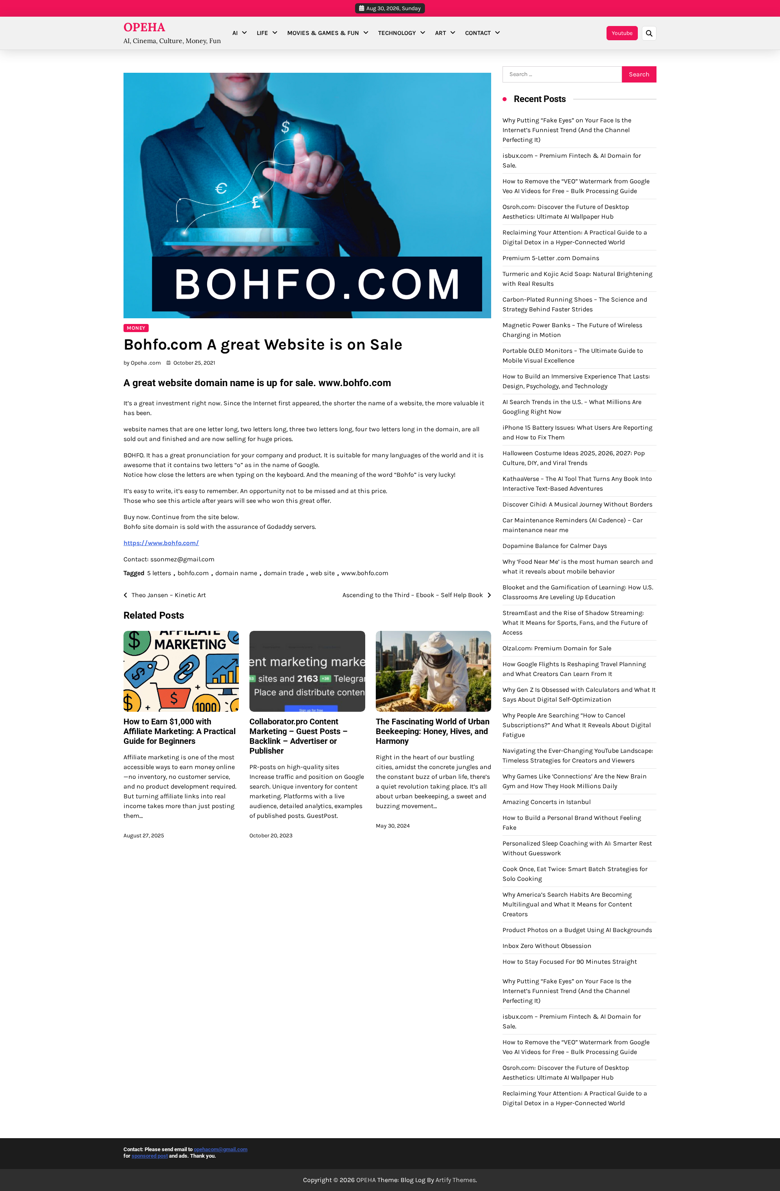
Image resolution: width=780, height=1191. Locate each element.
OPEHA (144, 27)
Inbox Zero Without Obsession (547, 946)
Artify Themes (456, 1180)
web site (322, 573)
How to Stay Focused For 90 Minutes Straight (570, 961)
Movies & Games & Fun (323, 33)
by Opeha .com (142, 362)
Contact (478, 33)
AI (235, 33)
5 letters (159, 573)
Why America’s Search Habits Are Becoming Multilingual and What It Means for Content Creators (567, 904)
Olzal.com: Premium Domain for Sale (557, 648)
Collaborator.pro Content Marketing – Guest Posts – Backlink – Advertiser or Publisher (298, 736)
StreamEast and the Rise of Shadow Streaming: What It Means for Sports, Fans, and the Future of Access (575, 622)
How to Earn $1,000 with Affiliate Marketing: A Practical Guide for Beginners (180, 731)
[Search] (649, 33)
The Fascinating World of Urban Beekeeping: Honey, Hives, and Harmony (433, 731)
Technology (397, 33)
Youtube (622, 33)
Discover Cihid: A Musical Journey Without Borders (577, 504)
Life (262, 33)
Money (136, 328)
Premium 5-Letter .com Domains (551, 258)
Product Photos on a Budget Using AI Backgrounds (577, 930)
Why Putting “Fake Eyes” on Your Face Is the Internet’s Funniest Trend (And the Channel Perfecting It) (567, 129)
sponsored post (150, 1156)
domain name (236, 573)
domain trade (284, 573)
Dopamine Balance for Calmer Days (555, 546)
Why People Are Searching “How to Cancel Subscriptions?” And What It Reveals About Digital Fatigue (577, 725)
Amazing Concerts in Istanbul (547, 802)
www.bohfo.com (364, 573)
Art (440, 33)
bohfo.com (193, 573)
